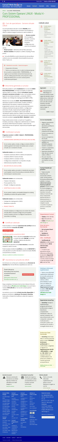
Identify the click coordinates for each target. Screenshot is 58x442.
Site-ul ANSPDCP (33, 408)
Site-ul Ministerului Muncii (32, 398)
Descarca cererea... (10, 386)
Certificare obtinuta (8, 230)
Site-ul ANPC (32, 406)
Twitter (33, 413)
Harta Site (39, 1)
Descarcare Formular (28, 274)
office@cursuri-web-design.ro (19, 286)
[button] (51, 88)
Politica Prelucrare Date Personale (46, 366)
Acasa (28, 6)
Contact (53, 6)
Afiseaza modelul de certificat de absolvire (13, 255)
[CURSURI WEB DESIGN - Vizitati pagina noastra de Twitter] (4, 1)
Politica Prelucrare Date (17, 440)
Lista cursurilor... (28, 386)
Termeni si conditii (6, 440)
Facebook (31, 413)
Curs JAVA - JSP (15, 418)
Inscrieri (41, 6)
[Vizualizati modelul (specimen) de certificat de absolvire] (7, 239)
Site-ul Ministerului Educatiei (32, 403)
